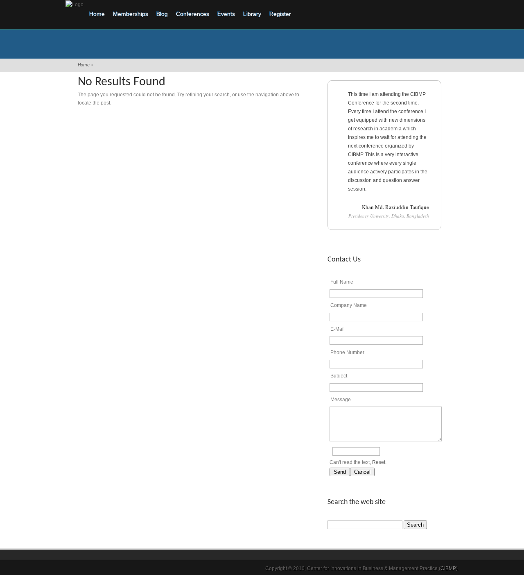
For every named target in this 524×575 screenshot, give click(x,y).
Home (97, 14)
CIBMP (448, 568)
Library (252, 14)
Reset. (379, 462)
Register (280, 14)
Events (226, 14)
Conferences (192, 14)
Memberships (130, 14)
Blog (162, 14)
